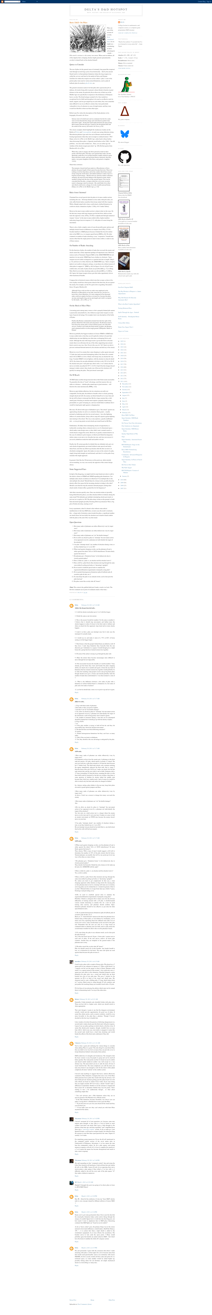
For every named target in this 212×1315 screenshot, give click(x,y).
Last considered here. (110, 39)
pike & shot (88, 83)
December (125, 384)
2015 (122, 370)
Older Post (112, 1300)
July (123, 398)
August (124, 395)
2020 (122, 356)
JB (76, 1182)
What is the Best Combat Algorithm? (129, 304)
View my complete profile (127, 33)
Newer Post (73, 1300)
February (125, 413)
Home (92, 1300)
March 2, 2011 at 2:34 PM (89, 1212)
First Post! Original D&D (125, 287)
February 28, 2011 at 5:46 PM (90, 1160)
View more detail (124, 68)
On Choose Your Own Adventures (132, 423)
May (123, 404)
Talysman (78, 1118)
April (124, 407)
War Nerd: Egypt (127, 468)
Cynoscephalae (86, 132)
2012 (122, 378)
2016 (122, 367)
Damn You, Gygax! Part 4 (125, 327)
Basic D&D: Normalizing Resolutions (129, 451)
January (124, 476)
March (124, 410)
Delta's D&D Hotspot (106, 9)
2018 (122, 361)
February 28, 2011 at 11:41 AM (90, 1043)
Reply (77, 692)
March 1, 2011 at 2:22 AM (85, 1182)
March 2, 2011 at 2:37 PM (89, 1248)
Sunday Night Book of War (130, 434)
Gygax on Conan (123, 331)
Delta (76, 605)
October (124, 390)
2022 (122, 350)
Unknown (78, 1043)
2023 (122, 347)
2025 (122, 341)
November (125, 387)
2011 (122, 381)
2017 (122, 364)
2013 (122, 376)
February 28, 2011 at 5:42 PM (90, 1118)
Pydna (77, 132)
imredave (78, 961)
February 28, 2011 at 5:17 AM (90, 699)
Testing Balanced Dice (125, 308)
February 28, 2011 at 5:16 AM (90, 605)
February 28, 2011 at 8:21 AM (89, 999)
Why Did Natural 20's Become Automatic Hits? (127, 299)
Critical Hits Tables (124, 323)
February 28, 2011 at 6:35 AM (90, 961)
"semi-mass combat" (88, 1129)
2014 (122, 373)
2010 (122, 480)
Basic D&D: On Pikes (128, 415)
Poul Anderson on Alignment (130, 426)
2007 (122, 488)
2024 (122, 344)
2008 (122, 485)
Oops (123, 437)
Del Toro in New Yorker (129, 465)
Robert (77, 999)
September (125, 392)
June (123, 401)
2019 (122, 358)
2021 (122, 353)
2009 (122, 483)
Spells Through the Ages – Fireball (128, 312)
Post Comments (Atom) (85, 1304)
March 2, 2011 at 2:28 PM (89, 1196)
